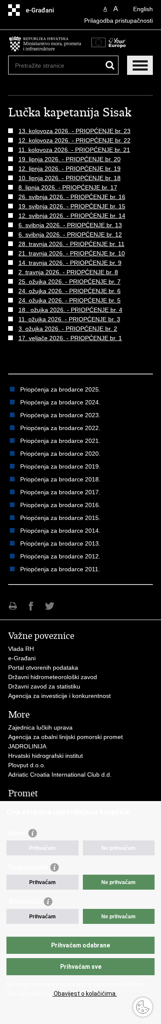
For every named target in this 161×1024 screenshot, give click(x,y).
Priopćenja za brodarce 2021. (60, 440)
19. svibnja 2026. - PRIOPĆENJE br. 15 (71, 206)
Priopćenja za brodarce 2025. (60, 389)
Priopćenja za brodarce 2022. (60, 427)
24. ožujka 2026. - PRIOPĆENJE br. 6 (69, 291)
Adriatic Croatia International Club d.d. (60, 774)
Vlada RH (21, 648)
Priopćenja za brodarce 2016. (60, 505)
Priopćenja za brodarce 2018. (60, 479)
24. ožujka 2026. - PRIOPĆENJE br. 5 (69, 300)
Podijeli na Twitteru (49, 606)
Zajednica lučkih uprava (40, 727)
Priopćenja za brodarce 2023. (60, 415)
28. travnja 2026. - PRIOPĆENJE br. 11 (71, 243)
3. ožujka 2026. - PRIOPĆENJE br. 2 (67, 328)
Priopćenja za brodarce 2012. (60, 556)
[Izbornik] (140, 65)
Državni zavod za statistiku (44, 686)
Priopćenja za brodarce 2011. (60, 569)
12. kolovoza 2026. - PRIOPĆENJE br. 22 (74, 140)
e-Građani (22, 658)
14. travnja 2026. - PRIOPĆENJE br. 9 (70, 262)
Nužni (17, 833)
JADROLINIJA (27, 746)
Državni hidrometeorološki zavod (52, 677)
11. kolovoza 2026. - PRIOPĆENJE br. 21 (74, 149)
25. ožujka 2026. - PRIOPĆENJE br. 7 (69, 281)
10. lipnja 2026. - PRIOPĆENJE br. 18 (69, 178)
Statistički (25, 901)
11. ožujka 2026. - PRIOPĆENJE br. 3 (69, 319)
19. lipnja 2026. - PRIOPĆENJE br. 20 (69, 159)
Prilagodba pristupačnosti (118, 20)
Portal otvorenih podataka (43, 667)
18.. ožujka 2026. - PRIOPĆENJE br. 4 (70, 309)
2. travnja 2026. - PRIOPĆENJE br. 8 (68, 272)
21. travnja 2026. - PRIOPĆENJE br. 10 (71, 253)
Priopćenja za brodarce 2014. (60, 530)
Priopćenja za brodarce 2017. (60, 492)
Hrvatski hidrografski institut (45, 755)
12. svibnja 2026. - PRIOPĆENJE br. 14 (71, 215)
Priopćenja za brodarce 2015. (60, 517)
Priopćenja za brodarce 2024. (60, 402)
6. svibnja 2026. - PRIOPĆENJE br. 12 (70, 234)
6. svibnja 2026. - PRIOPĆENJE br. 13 (70, 225)
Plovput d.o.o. (27, 765)
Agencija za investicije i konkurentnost (59, 695)
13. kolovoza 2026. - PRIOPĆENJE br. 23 (74, 131)
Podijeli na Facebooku (31, 606)
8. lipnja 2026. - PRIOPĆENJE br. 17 (67, 187)
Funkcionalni (28, 867)
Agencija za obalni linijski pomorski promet (65, 736)
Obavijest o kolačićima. (84, 993)
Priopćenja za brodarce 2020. (60, 453)
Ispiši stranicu (12, 606)
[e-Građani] (45, 10)
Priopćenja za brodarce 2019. (60, 466)
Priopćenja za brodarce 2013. (60, 543)
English (143, 9)
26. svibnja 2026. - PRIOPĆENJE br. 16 (71, 196)
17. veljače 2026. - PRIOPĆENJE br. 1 (70, 338)
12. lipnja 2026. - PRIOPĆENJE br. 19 (69, 168)
